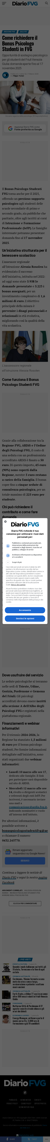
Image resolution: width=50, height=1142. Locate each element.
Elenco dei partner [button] (18, 585)
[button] (25, 562)
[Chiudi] (5, 521)
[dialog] (25, 571)
